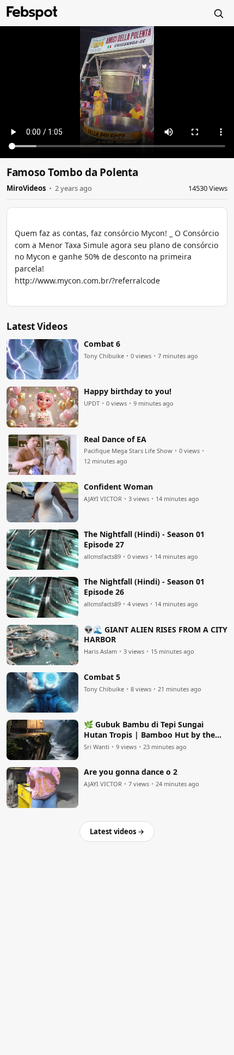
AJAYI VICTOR (103, 499)
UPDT (92, 403)
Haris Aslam (100, 651)
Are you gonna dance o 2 (130, 772)
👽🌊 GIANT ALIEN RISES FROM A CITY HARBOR (155, 635)
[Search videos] (218, 13)
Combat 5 (102, 677)
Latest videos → (117, 831)
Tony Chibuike (104, 356)
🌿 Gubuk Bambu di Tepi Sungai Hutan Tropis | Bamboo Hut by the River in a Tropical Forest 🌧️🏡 (149, 730)
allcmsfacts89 (102, 556)
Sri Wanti (96, 747)
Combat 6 (102, 344)
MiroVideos (26, 188)
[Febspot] (32, 13)
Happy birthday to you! (127, 391)
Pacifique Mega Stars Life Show (128, 451)
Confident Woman (118, 487)
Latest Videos (37, 326)
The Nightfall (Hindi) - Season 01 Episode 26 (144, 587)
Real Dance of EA (115, 439)
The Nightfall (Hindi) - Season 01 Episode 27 (144, 539)
